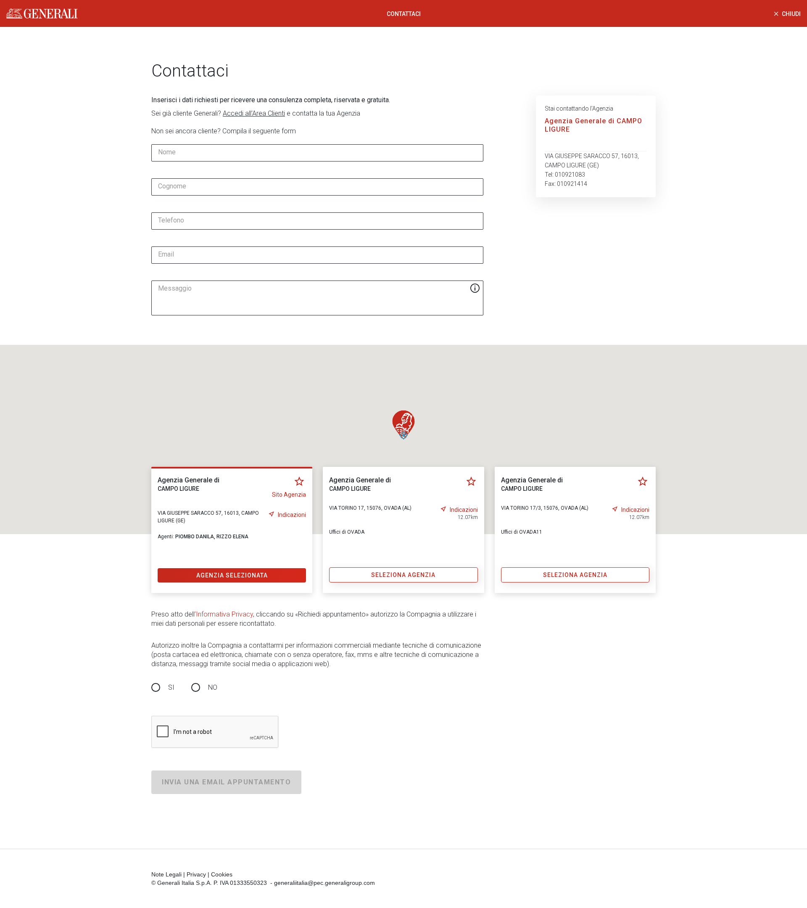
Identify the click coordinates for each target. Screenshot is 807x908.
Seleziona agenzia (403, 575)
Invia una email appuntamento (226, 782)
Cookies (221, 874)
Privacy (196, 874)
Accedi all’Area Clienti (254, 113)
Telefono (171, 220)
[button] (403, 424)
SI (171, 687)
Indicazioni (292, 514)
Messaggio (175, 288)
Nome (167, 152)
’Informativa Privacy (224, 614)
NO (212, 687)
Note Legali (166, 874)
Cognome (172, 186)
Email (166, 254)
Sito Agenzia (289, 495)
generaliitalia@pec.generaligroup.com (324, 882)
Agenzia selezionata (232, 575)
